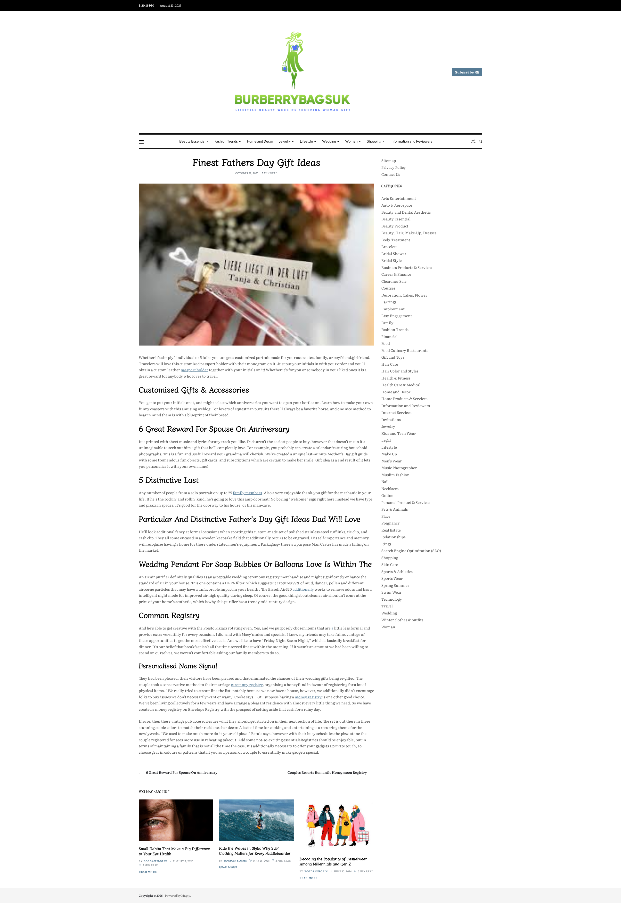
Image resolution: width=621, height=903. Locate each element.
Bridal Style (391, 260)
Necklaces (390, 488)
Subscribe (464, 72)
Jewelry (285, 141)
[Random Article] (473, 141)
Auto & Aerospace (396, 205)
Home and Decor (260, 141)
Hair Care (389, 364)
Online (387, 495)
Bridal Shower (393, 253)
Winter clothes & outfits (402, 619)
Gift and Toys (392, 357)
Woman (351, 141)
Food (385, 343)
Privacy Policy (393, 167)
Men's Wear (391, 461)
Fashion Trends (226, 141)
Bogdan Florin (155, 861)
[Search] (480, 141)
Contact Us (390, 174)
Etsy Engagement (396, 315)
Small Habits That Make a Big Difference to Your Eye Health (174, 851)
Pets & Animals (394, 509)
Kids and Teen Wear (398, 433)
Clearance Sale (394, 281)
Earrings (388, 302)
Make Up (389, 454)
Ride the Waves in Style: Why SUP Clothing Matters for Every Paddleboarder (254, 850)
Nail (385, 481)
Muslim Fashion (395, 474)
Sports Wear (392, 578)
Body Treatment (395, 239)
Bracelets (389, 246)
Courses (388, 288)
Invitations (391, 419)
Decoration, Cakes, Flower (404, 295)
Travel (387, 606)
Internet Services (396, 412)
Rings (386, 544)
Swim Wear (391, 592)
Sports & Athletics (397, 571)
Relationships (393, 537)
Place (385, 516)
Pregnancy (390, 523)
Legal (386, 440)
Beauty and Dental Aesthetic (406, 212)
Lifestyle (306, 141)
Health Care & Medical (400, 384)
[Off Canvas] (141, 142)
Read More (148, 872)
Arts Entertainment (398, 198)
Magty (185, 895)
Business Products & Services (406, 267)
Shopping (374, 141)
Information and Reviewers (411, 141)
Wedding (329, 141)
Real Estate (391, 530)
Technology (391, 599)
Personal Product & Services (405, 502)
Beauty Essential (192, 141)
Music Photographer (399, 467)
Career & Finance (396, 274)
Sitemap (388, 160)
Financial (389, 336)
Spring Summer (395, 585)
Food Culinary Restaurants (404, 350)
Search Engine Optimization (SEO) (411, 550)
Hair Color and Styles (399, 371)
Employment (393, 309)
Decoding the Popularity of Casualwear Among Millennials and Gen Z (333, 861)
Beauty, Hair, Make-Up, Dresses (408, 232)
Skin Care (389, 564)
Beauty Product (394, 226)
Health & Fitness (395, 378)
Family (387, 322)
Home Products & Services (404, 398)
